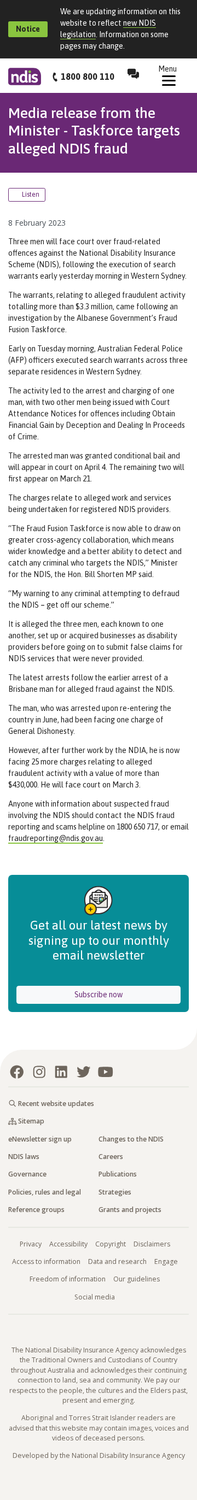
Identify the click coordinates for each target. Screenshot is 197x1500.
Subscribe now (127, 994)
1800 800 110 (87, 76)
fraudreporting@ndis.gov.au (55, 838)
